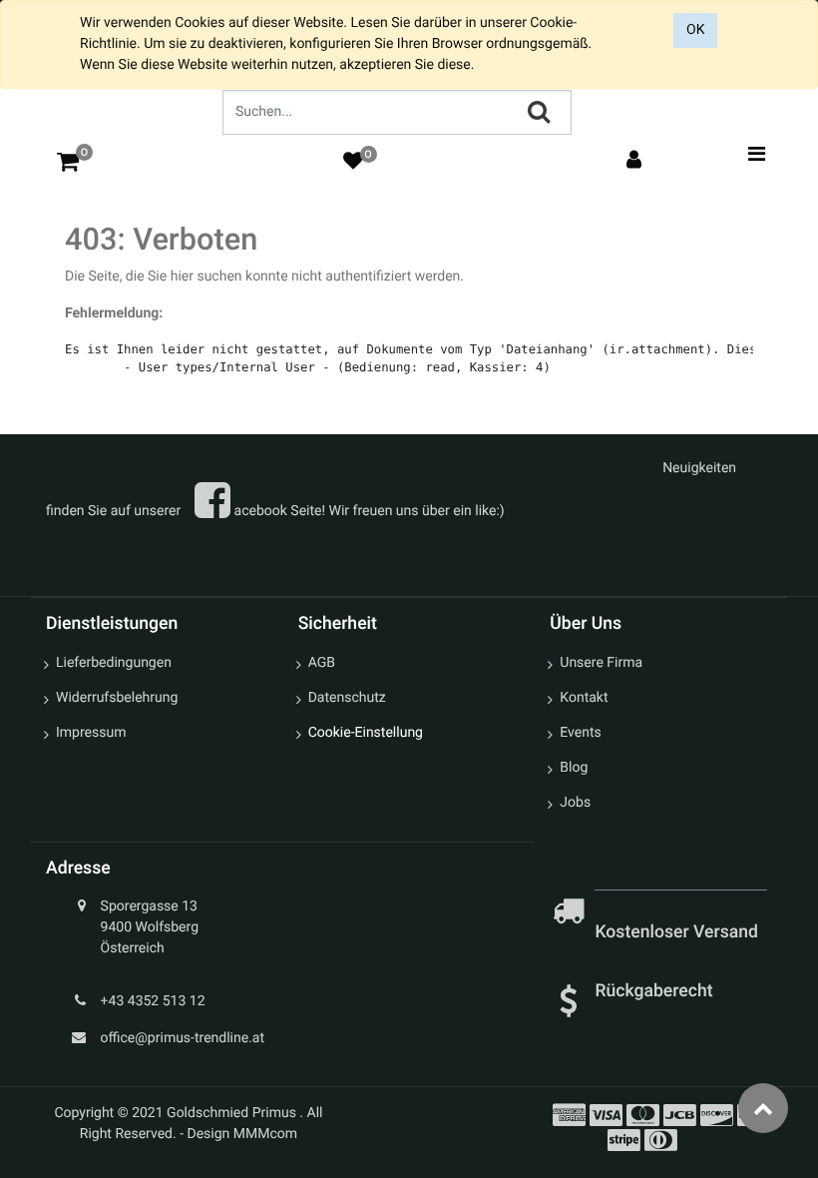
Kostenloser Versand (678, 932)
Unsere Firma (601, 663)
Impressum (91, 733)
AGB (321, 663)
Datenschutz (347, 698)
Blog (574, 768)
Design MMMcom (243, 1134)
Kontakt (584, 698)
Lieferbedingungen (114, 663)
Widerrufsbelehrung (117, 698)
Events (580, 733)
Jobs (575, 803)
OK (695, 30)
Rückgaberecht (653, 991)
